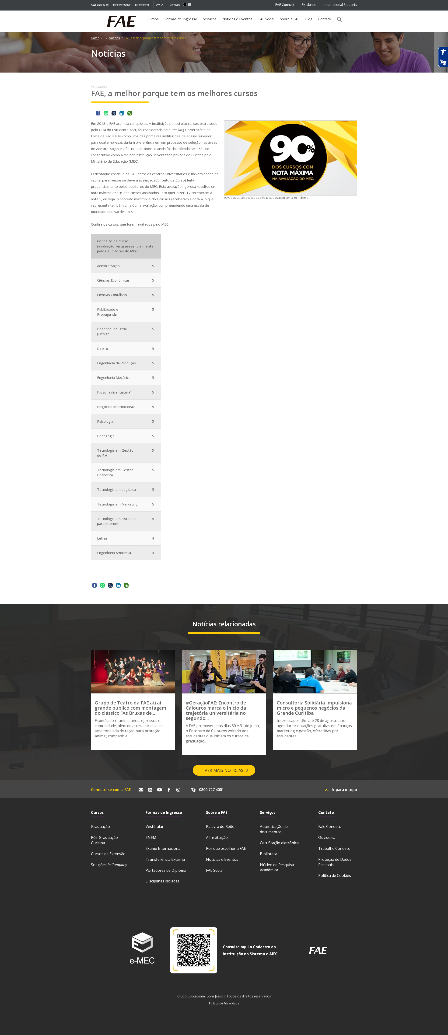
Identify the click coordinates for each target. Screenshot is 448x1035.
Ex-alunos (309, 4)
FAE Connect (284, 4)
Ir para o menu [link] (141, 4)
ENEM (151, 837)
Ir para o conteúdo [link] (120, 4)
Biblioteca (268, 853)
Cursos (153, 19)
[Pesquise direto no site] (338, 19)
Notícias (114, 38)
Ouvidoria (326, 837)
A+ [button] (158, 4)
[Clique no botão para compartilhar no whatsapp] (106, 113)
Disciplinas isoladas (162, 881)
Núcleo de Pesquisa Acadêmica (277, 867)
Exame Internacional (163, 848)
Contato (324, 19)
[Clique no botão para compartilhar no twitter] (114, 113)
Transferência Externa (165, 859)
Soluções (109, 864)
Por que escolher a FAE (226, 848)
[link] (99, 4)
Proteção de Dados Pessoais (334, 862)
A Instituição (217, 837)
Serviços (210, 19)
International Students (340, 4)
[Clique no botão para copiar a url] (129, 113)
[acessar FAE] (318, 950)
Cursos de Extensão (108, 853)
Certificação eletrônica (279, 842)
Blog (308, 19)
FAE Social (266, 19)
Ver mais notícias (224, 770)
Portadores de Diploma (166, 870)
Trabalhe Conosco (334, 848)
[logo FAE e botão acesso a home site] (91, 13)
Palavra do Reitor (221, 826)
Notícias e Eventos (237, 19)
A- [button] (162, 4)
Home (95, 38)
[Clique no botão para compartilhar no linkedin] (121, 113)
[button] (185, 4)
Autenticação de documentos (274, 829)
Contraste (175, 4)
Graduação (100, 826)
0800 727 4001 (211, 789)
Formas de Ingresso (180, 19)
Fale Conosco (329, 826)
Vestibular (155, 826)
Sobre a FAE (289, 19)
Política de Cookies (334, 875)
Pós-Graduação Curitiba (104, 840)
